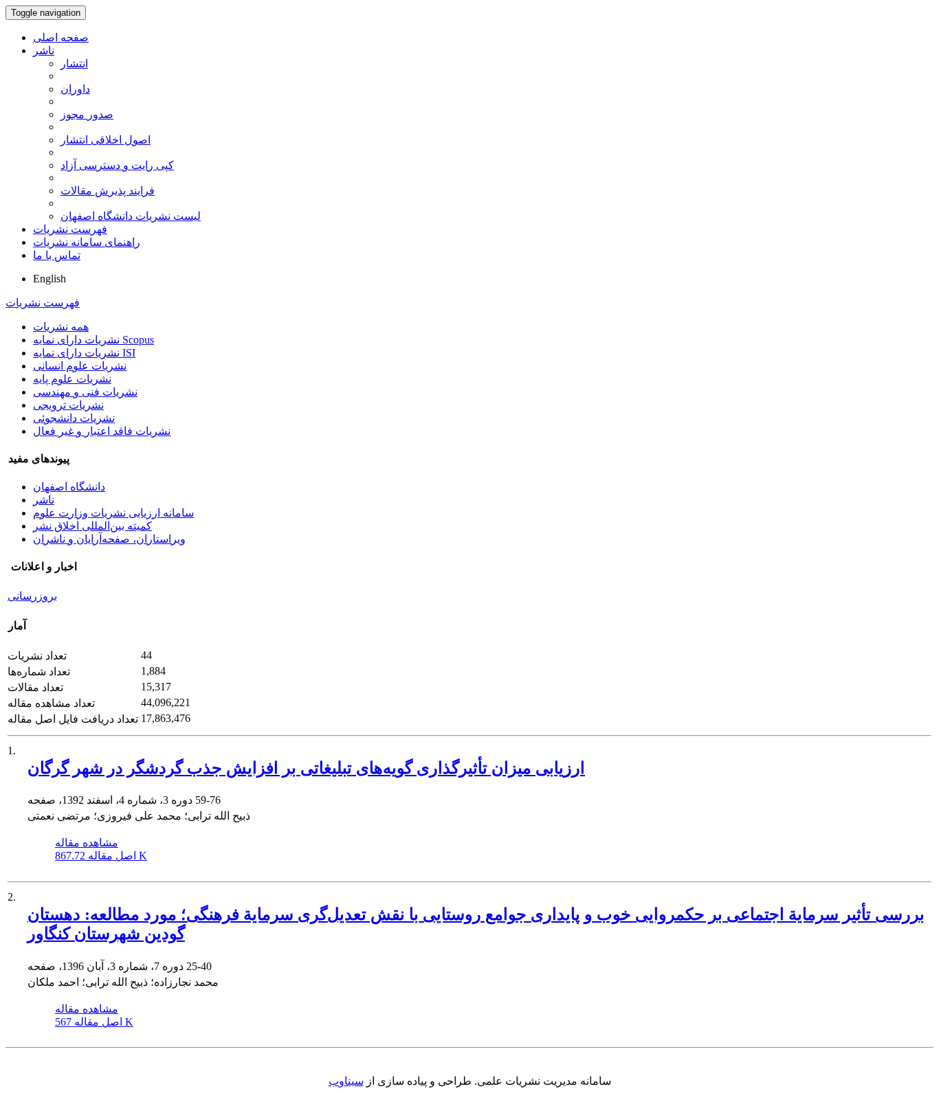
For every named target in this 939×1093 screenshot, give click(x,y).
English (49, 278)
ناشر (43, 50)
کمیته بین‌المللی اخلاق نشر (92, 526)
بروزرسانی (32, 596)
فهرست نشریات (70, 229)
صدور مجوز (86, 114)
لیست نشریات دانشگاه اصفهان (130, 216)
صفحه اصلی (61, 37)
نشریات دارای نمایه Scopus (93, 340)
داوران (75, 89)
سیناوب (346, 1081)
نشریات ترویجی (68, 405)
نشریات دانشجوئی (74, 418)
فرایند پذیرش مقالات (107, 190)
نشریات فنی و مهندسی (85, 392)
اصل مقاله (101, 855)
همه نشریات (61, 327)
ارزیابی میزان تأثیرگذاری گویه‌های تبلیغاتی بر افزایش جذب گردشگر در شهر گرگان (306, 768)
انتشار (74, 63)
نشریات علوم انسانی (79, 366)
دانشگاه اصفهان (69, 487)
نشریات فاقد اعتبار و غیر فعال (101, 431)
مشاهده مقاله (86, 842)
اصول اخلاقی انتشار (105, 140)
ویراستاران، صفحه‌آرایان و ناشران (109, 539)
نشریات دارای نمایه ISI (84, 353)
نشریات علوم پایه (72, 379)
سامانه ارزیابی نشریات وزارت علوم (113, 513)
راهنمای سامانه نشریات (86, 242)
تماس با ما (56, 255)
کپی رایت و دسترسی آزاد (117, 165)
